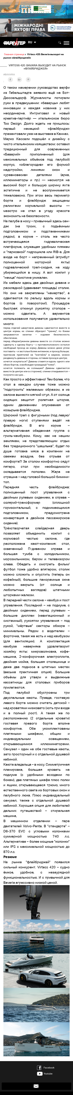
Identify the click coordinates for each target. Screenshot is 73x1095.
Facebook (49, 1067)
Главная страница (14, 54)
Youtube (48, 1073)
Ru (30, 42)
